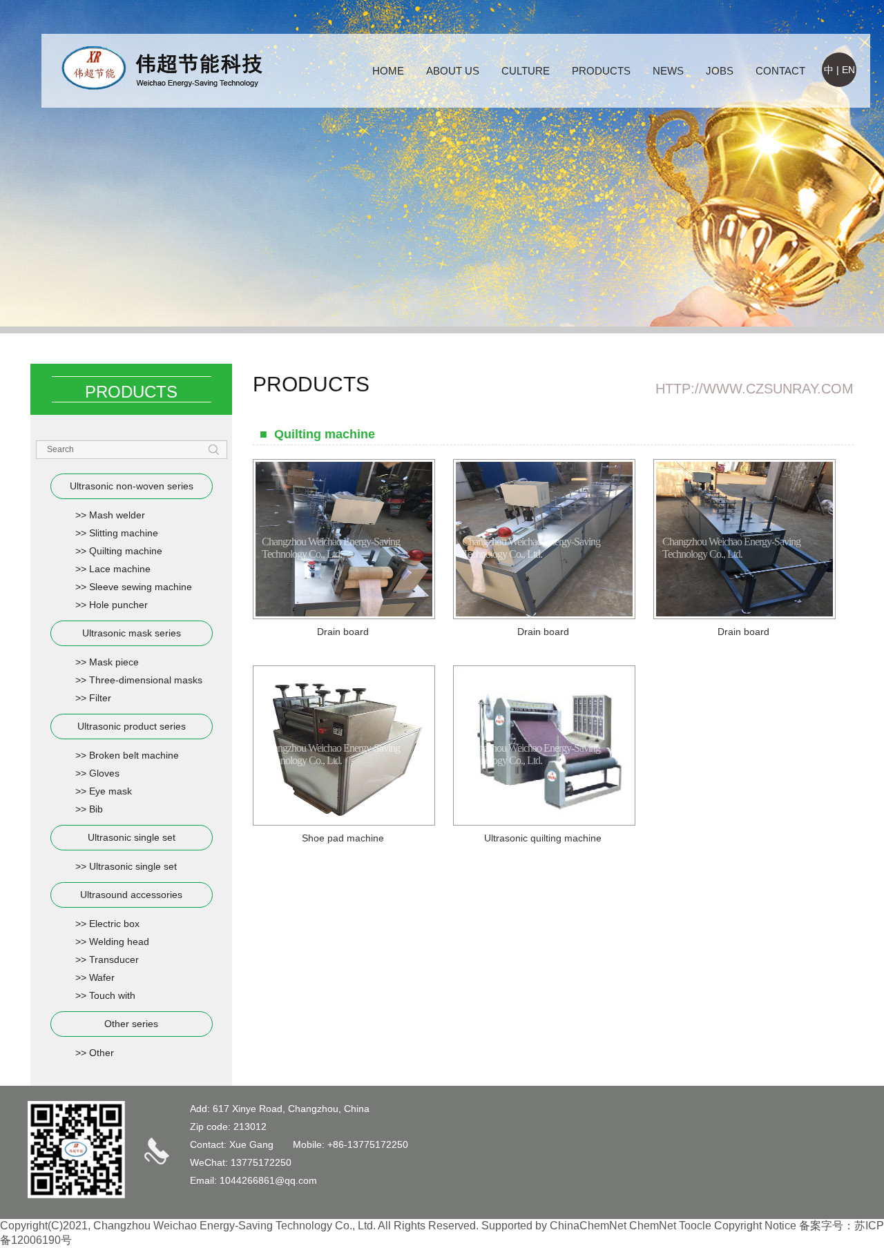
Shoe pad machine (343, 838)
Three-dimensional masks (145, 679)
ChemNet (652, 1225)
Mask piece (114, 661)
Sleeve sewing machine (140, 586)
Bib (96, 809)
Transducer (114, 959)
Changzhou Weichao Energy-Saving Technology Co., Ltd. (234, 1225)
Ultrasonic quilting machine (543, 838)
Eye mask (110, 791)
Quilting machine (125, 550)
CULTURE (525, 71)
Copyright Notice (755, 1225)
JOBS (719, 71)
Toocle (695, 1225)
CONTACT (780, 71)
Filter (100, 697)
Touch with (112, 995)
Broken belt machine (134, 755)
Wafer (102, 977)
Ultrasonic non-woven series (131, 485)
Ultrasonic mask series (131, 632)
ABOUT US (452, 71)
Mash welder (117, 514)
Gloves (104, 773)
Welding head (119, 941)
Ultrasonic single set (131, 837)
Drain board (343, 631)
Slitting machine (123, 532)
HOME (388, 71)
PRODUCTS (601, 71)
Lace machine (120, 568)
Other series (131, 1023)
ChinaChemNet (588, 1225)
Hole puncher (118, 604)
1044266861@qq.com (268, 1180)
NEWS (668, 71)
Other (101, 1052)
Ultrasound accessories (131, 894)
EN (848, 69)
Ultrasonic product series (131, 726)
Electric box (114, 923)
